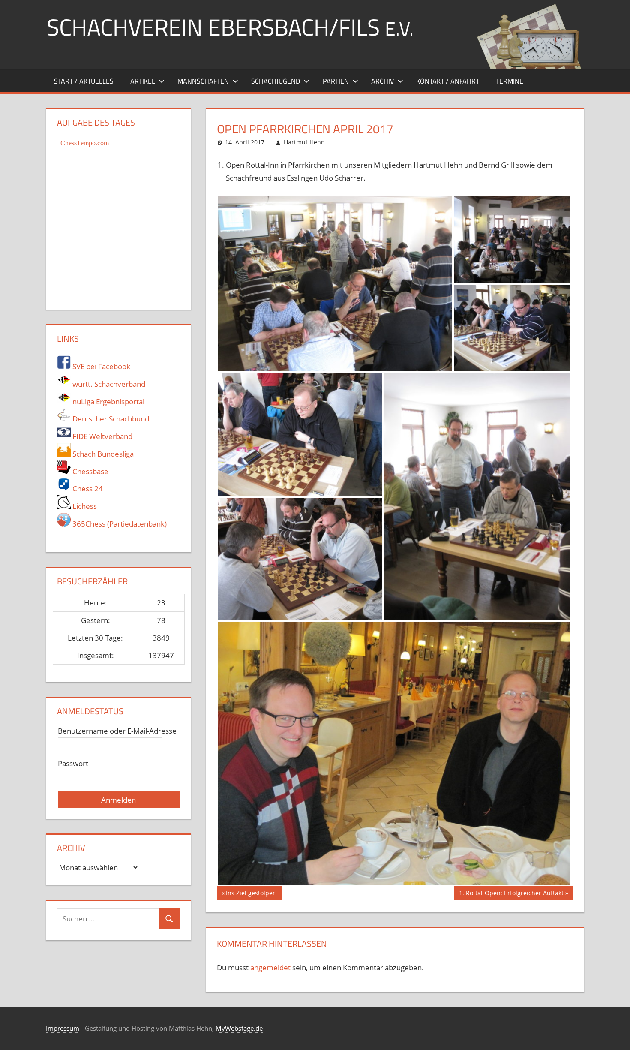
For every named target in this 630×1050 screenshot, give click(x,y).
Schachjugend (275, 81)
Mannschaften (203, 81)
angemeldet (270, 967)
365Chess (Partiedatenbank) (119, 524)
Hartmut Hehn (304, 142)
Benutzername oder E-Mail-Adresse (117, 731)
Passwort (73, 763)
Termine (509, 81)
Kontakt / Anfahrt (447, 81)
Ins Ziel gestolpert (251, 894)
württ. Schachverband (108, 384)
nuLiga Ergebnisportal (107, 401)
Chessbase (89, 471)
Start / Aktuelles (84, 81)
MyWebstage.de (239, 1028)
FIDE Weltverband (101, 436)
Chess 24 (87, 488)
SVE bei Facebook (100, 366)
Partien (336, 81)
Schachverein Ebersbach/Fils (230, 27)
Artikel (142, 81)
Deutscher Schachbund (110, 419)
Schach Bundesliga (102, 454)
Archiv (382, 81)
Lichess (84, 506)
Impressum (62, 1028)
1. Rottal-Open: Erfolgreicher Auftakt (511, 894)
